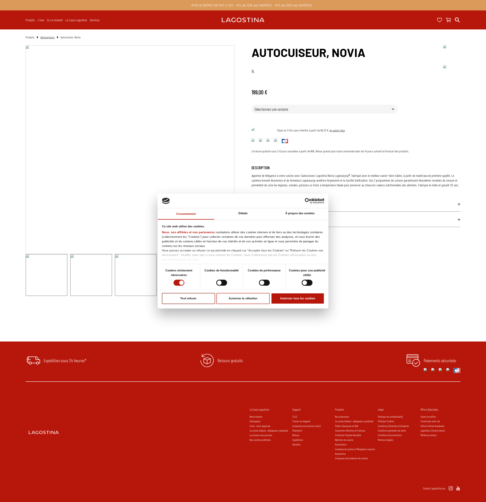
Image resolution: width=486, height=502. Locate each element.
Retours (295, 435)
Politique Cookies (386, 421)
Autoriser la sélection (243, 298)
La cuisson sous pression (261, 435)
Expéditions (297, 439)
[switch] (221, 283)
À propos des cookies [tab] (300, 213)
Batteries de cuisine (344, 439)
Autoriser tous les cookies (297, 298)
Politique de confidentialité (390, 416)
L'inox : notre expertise (260, 426)
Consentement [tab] (186, 214)
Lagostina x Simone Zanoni (433, 430)
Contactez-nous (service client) (306, 426)
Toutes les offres (428, 416)
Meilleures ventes (428, 435)
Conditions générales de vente (392, 430)
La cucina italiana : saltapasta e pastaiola (269, 430)
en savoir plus (337, 130)
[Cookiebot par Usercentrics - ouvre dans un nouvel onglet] (307, 201)
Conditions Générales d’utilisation (393, 426)
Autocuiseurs (47, 37)
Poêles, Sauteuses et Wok (346, 426)
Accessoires (340, 453)
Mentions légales (385, 439)
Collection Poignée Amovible (348, 435)
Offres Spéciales (429, 409)
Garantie (296, 444)
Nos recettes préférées (260, 439)
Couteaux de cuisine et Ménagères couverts (355, 449)
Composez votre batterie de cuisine (351, 458)
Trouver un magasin (301, 421)
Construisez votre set (430, 421)
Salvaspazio (255, 421)
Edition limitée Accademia (432, 426)
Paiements (297, 430)
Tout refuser (188, 298)
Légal (380, 409)
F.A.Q (294, 416)
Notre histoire (256, 416)
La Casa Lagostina (259, 409)
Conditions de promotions (390, 435)
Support (296, 409)
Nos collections (342, 416)
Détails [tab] (243, 213)
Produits (339, 409)
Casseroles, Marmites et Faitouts (350, 430)
